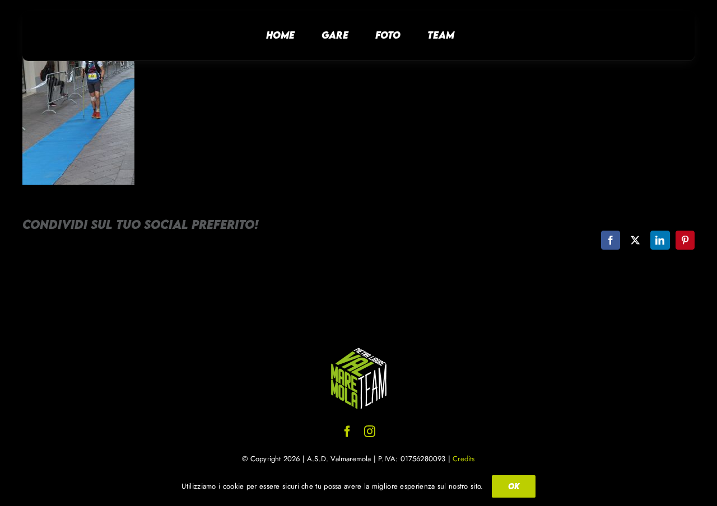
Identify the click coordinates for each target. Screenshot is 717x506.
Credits (463, 458)
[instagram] (369, 431)
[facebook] (347, 431)
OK (513, 486)
